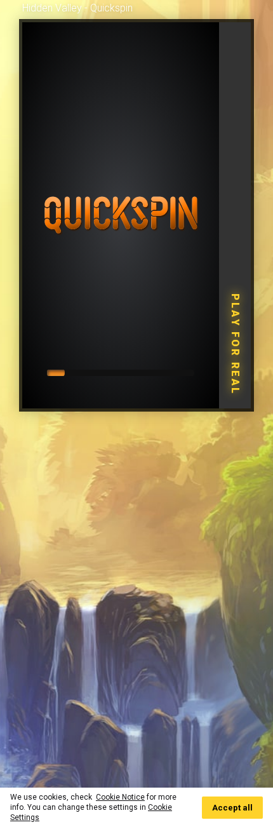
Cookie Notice (120, 797)
